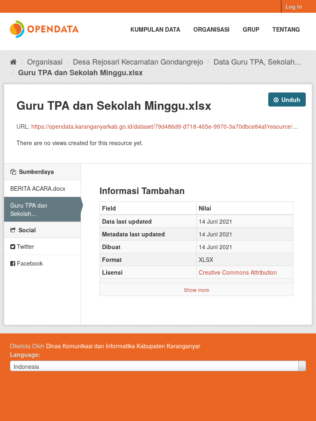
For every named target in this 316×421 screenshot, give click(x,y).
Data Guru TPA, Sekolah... (257, 61)
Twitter (24, 246)
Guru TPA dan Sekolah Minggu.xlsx (80, 72)
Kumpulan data (155, 29)
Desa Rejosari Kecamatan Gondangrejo (138, 61)
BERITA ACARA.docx (37, 188)
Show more (196, 289)
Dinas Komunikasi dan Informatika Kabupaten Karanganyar (123, 346)
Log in (294, 6)
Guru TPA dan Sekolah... (28, 209)
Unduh (290, 99)
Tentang (286, 29)
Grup (251, 29)
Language (24, 354)
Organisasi (211, 29)
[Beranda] (13, 61)
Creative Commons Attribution (238, 272)
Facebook (29, 263)
